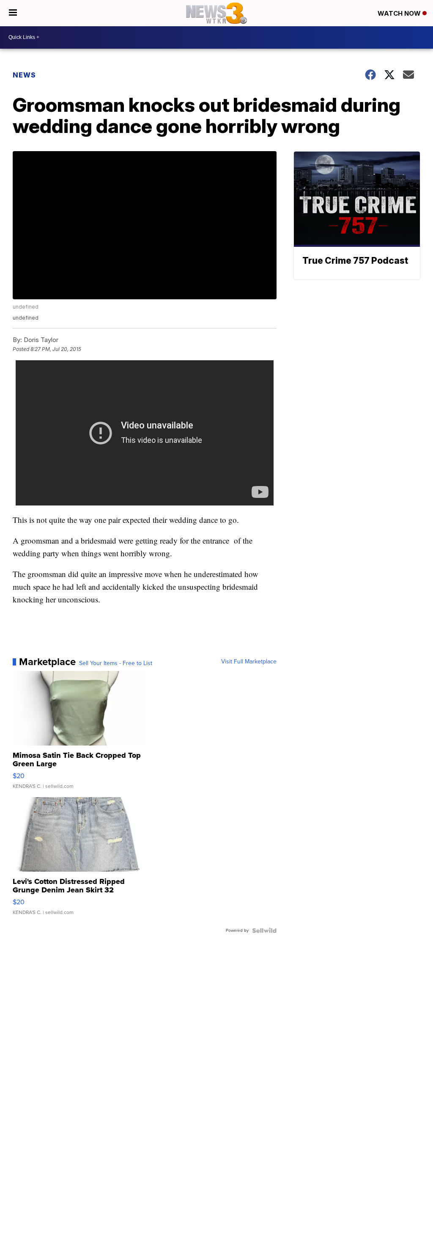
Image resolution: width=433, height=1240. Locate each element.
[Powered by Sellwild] (264, 930)
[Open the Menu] (12, 13)
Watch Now (400, 13)
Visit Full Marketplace (249, 662)
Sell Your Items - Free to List (115, 663)
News (24, 75)
